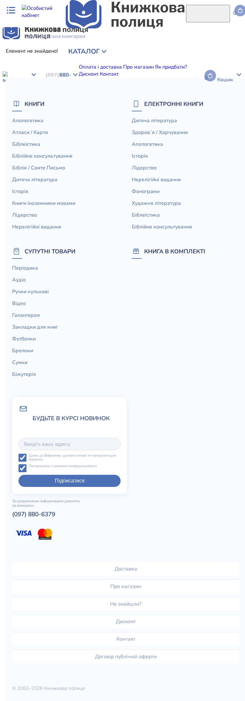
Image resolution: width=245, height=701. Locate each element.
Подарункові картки (198, 139)
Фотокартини (119, 146)
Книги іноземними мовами (43, 203)
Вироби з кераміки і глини (190, 125)
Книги (34, 104)
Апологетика (18, 54)
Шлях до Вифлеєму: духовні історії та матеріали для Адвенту (72, 458)
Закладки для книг (146, 118)
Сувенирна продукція (141, 153)
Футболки (181, 118)
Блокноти (38, 125)
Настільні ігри (19, 139)
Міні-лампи (198, 132)
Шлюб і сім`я (122, 68)
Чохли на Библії (155, 146)
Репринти (53, 146)
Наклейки (224, 132)
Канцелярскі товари (26, 153)
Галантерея (108, 118)
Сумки (223, 118)
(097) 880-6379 (33, 514)
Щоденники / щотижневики (84, 125)
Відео (87, 118)
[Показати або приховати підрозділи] (50, 49)
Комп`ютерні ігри (72, 153)
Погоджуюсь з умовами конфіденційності (63, 466)
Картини (33, 132)
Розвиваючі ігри (22, 146)
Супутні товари (50, 251)
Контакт (125, 639)
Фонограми (146, 191)
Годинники (181, 153)
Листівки (104, 153)
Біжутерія (14, 125)
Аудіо (35, 118)
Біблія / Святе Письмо (188, 54)
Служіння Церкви (24, 68)
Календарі (222, 146)
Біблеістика (146, 215)
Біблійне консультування (130, 54)
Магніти (132, 132)
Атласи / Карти (52, 54)
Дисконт (126, 621)
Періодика (15, 118)
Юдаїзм (205, 68)
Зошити (93, 146)
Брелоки (204, 118)
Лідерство (123, 61)
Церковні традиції (207, 61)
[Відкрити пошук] (208, 13)
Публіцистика (62, 68)
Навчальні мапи (63, 132)
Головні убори (191, 146)
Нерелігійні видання (161, 61)
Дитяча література (25, 89)
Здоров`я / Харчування (167, 68)
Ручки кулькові (61, 118)
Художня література (44, 75)
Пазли (202, 153)
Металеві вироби (163, 132)
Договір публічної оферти (126, 656)
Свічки (74, 146)
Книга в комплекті (174, 251)
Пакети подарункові (61, 139)
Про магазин (125, 586)
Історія (37, 61)
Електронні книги (173, 104)
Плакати (96, 139)
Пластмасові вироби (132, 139)
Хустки (166, 139)
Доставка (126, 568)
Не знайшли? (125, 604)
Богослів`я (93, 68)
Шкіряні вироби (103, 132)
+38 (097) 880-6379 (149, 178)
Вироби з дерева (138, 125)
